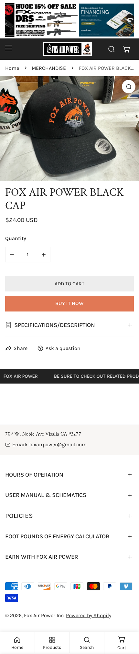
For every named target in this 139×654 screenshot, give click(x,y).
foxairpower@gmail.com (58, 444)
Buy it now (69, 303)
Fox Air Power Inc (44, 615)
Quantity (15, 238)
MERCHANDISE (49, 68)
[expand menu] (8, 48)
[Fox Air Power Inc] (67, 49)
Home (12, 68)
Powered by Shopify (88, 615)
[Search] (111, 49)
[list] (69, 128)
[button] (126, 49)
